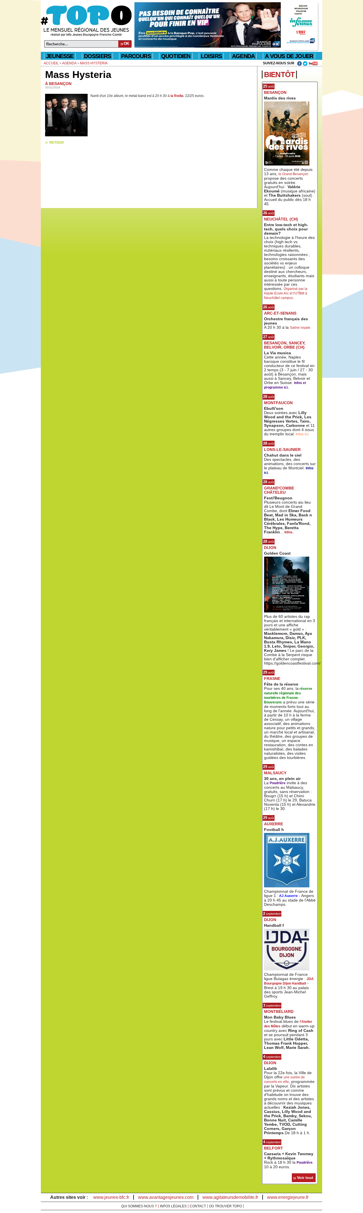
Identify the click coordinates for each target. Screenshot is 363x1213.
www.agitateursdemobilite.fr (230, 1197)
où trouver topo (225, 1206)
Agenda (69, 63)
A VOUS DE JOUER (289, 56)
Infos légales (173, 1206)
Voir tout (305, 1177)
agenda (243, 56)
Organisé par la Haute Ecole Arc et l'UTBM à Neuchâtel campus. (285, 293)
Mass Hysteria (93, 63)
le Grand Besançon (293, 174)
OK (126, 43)
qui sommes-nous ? (139, 1206)
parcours (136, 56)
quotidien (176, 56)
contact (198, 1206)
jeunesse (60, 56)
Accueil (51, 63)
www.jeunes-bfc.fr (111, 1197)
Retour (56, 143)
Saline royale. (300, 328)
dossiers (97, 56)
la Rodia (176, 96)
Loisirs (211, 56)
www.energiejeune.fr (288, 1197)
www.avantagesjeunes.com (165, 1197)
